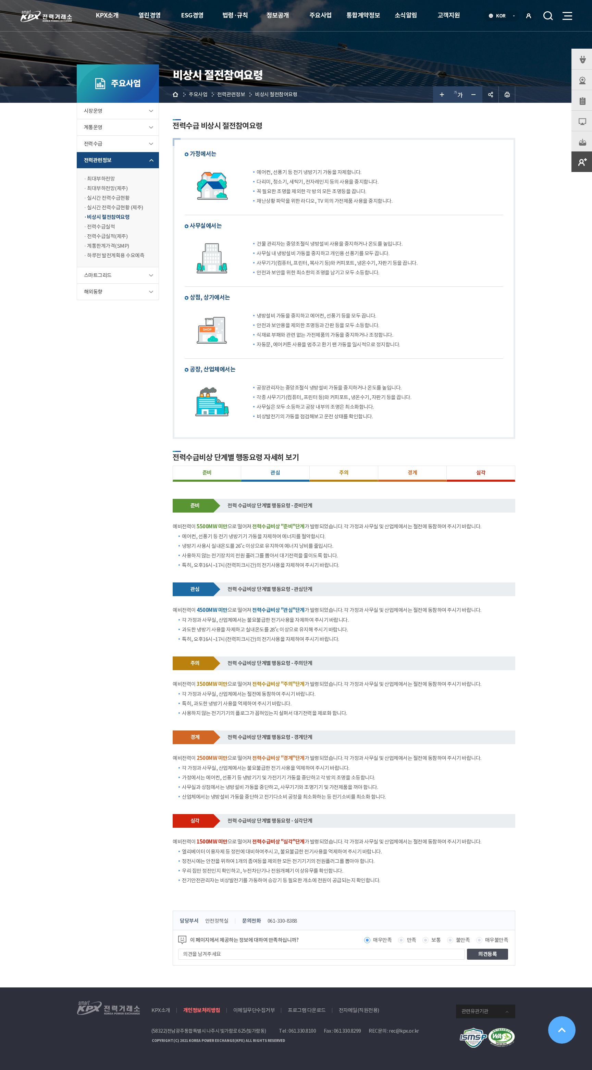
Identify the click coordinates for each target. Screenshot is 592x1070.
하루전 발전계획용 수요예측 (115, 255)
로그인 (528, 15)
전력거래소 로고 (46, 16)
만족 (411, 940)
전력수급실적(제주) (107, 236)
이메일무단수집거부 (254, 1010)
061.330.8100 (302, 1031)
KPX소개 (107, 15)
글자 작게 (474, 94)
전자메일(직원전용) (359, 1010)
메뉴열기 (566, 15)
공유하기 (490, 94)
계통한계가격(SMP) (108, 246)
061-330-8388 (282, 921)
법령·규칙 (235, 15)
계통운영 (93, 127)
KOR (502, 16)
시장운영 (93, 111)
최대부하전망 (101, 178)
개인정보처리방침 (201, 1010)
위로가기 (562, 1030)
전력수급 (93, 143)
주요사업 (320, 15)
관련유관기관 (474, 1011)
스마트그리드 (97, 275)
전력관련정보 (97, 160)
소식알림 (406, 15)
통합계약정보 (363, 15)
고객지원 (448, 15)
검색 (548, 15)
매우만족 (382, 940)
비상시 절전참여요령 (108, 217)
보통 (436, 940)
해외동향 (93, 291)
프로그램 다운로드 (307, 1010)
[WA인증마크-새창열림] (501, 1031)
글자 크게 (441, 94)
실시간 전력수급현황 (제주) (115, 207)
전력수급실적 (101, 226)
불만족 (463, 940)
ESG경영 (192, 15)
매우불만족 (496, 940)
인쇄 (507, 94)
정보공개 (278, 15)
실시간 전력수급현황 (108, 198)
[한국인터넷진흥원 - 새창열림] (473, 1031)
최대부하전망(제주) (107, 188)
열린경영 (149, 15)
